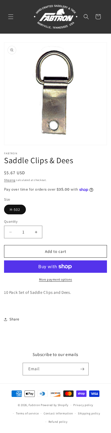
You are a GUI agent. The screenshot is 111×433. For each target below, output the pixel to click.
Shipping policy (89, 413)
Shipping (9, 180)
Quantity (11, 221)
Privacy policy (83, 405)
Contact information (58, 413)
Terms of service (27, 413)
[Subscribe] (82, 369)
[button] (11, 17)
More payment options (55, 279)
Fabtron (34, 405)
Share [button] (14, 319)
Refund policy (58, 422)
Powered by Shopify (54, 405)
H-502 (15, 209)
